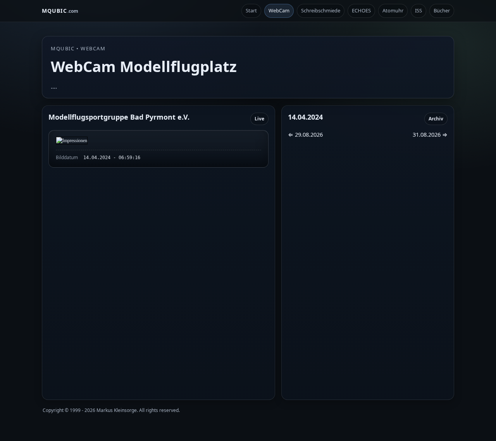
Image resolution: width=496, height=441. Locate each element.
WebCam (279, 10)
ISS (418, 10)
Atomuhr (392, 10)
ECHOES (361, 10)
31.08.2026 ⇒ (430, 134)
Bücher (442, 10)
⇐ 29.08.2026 (305, 134)
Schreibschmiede (320, 10)
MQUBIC (60, 10)
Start (251, 10)
